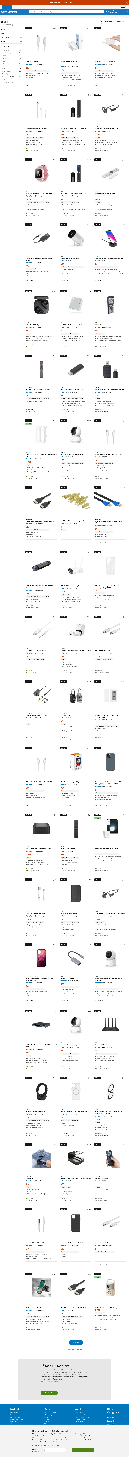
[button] (12, 25)
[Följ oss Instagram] (113, 1412)
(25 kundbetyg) (39, 590)
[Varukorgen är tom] (126, 11)
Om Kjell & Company (50, 1412)
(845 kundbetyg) (39, 523)
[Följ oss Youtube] (117, 1412)
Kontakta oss (14, 1412)
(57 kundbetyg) (108, 260)
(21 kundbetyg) (73, 784)
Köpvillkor (13, 1421)
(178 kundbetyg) (74, 980)
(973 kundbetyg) (108, 457)
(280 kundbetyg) (108, 525)
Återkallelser (14, 1424)
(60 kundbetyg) (73, 717)
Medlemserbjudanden (82, 1417)
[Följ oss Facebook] (108, 1412)
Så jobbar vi (48, 1417)
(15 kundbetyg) (39, 1049)
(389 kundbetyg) (39, 1114)
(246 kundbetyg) (74, 851)
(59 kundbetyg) (108, 916)
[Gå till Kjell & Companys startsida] (10, 12)
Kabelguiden (79, 1412)
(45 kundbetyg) (108, 131)
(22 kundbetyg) (39, 851)
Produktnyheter (80, 1419)
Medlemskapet (48, 1415)
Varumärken (79, 1421)
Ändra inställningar (36, 1450)
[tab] (7, 7)
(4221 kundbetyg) (74, 457)
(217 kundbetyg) (39, 1245)
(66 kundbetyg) (73, 327)
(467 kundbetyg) (74, 66)
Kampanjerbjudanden (81, 1415)
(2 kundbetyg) (73, 523)
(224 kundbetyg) (74, 1245)
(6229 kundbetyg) (108, 64)
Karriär (46, 1421)
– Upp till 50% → (62, 3)
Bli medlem (49, 1393)
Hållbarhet (47, 1419)
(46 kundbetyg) (73, 260)
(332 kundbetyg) (74, 131)
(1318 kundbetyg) (39, 784)
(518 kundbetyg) (108, 1047)
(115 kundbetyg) (108, 196)
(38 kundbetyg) (108, 1180)
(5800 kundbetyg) (39, 916)
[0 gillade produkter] (122, 11)
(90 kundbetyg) (73, 1180)
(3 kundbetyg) (38, 982)
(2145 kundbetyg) (108, 719)
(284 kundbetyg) (39, 131)
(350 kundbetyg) (39, 1310)
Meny (25, 12)
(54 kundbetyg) (73, 1114)
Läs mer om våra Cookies (39, 1445)
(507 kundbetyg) (39, 327)
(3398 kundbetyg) (39, 64)
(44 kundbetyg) (108, 1116)
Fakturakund (14, 1415)
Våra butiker (48, 1424)
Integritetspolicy (15, 1417)
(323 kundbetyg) (39, 262)
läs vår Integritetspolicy (54, 1445)
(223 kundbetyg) (39, 1180)
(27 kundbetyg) (108, 786)
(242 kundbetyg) (39, 653)
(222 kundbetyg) (39, 717)
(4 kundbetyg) (38, 196)
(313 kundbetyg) (39, 392)
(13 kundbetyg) (108, 327)
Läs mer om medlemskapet (49, 1381)
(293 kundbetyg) (108, 392)
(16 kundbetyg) (73, 588)
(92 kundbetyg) (73, 392)
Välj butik (37, 85)
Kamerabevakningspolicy (17, 1419)
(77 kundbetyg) (108, 982)
